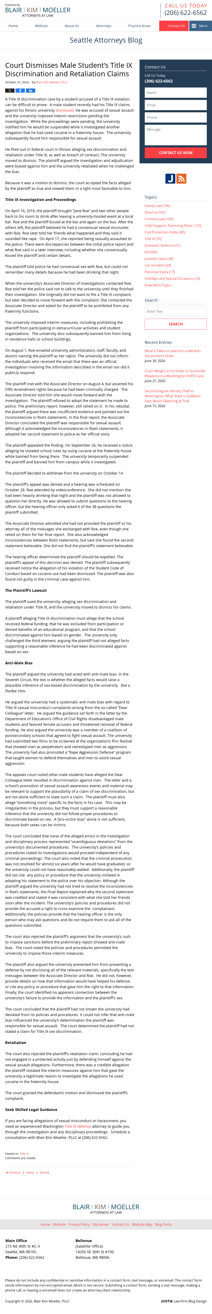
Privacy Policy (79, 1224)
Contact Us (176, 26)
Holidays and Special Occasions (172, 278)
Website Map (142, 1224)
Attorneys (103, 26)
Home (13, 26)
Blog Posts (163, 1224)
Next (44, 1172)
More (203, 26)
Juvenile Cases (159, 258)
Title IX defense (78, 1126)
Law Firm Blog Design (184, 1301)
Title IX (24, 1154)
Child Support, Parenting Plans (173, 225)
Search (176, 324)
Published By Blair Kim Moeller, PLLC (183, 10)
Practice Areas (139, 26)
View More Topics (158, 285)
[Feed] (181, 179)
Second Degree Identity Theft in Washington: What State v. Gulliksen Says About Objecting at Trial (173, 396)
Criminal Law (159, 219)
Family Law (157, 205)
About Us (72, 26)
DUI (151, 252)
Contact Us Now (176, 152)
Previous (13, 1172)
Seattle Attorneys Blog (37, 10)
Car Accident (158, 265)
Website (41, 26)
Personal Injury (160, 272)
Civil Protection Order (165, 232)
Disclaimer (101, 1224)
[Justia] (170, 179)
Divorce (155, 212)
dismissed (64, 110)
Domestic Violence (162, 245)
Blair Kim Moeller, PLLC (52, 1301)
